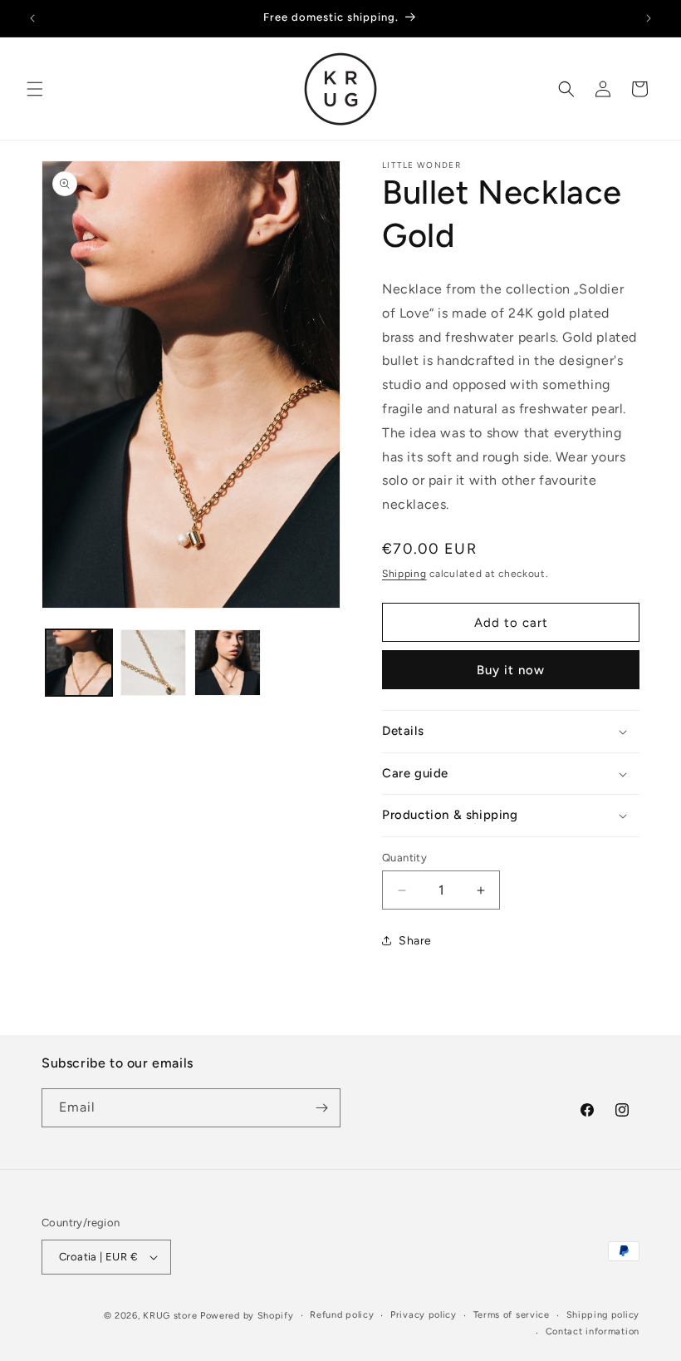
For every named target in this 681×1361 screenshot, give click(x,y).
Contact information (592, 1331)
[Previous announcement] (32, 18)
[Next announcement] (648, 18)
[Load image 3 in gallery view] (227, 662)
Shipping (404, 573)
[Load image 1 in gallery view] (79, 662)
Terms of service (511, 1314)
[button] (35, 89)
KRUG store (170, 1315)
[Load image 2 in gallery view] (153, 662)
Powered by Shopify (247, 1315)
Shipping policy (603, 1314)
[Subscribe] (321, 1107)
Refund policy (342, 1314)
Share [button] (415, 941)
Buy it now (511, 670)
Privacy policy (423, 1314)
